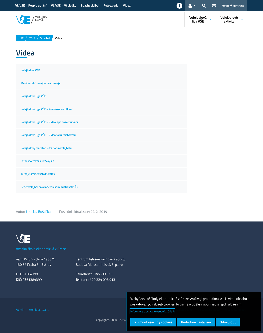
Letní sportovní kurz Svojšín (37, 161)
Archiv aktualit (39, 309)
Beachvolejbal (90, 5)
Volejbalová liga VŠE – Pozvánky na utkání (46, 109)
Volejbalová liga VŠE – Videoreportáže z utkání (49, 122)
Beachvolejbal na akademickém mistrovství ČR (49, 187)
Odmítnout (228, 322)
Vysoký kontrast (233, 5)
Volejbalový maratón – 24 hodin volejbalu (46, 148)
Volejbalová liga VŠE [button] (198, 19)
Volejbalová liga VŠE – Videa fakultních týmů (48, 135)
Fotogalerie (111, 5)
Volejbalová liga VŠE (33, 96)
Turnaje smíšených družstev (38, 174)
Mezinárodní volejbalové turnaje (40, 83)
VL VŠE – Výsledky (63, 5)
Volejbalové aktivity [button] (229, 19)
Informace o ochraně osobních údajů (152, 311)
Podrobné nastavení (196, 322)
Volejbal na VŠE (30, 70)
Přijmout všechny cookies (153, 322)
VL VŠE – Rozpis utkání (30, 5)
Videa (127, 5)
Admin (20, 309)
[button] (179, 5)
